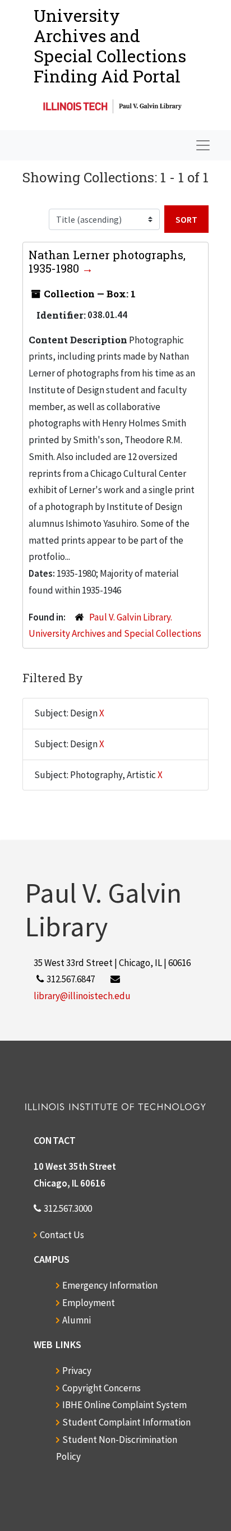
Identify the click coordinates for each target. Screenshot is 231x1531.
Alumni (76, 1320)
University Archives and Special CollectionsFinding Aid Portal (110, 45)
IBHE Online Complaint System (124, 1405)
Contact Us (62, 1235)
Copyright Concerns (101, 1388)
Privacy (76, 1370)
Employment (88, 1302)
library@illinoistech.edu (82, 996)
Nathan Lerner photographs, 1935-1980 (107, 261)
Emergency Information (110, 1285)
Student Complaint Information (126, 1422)
